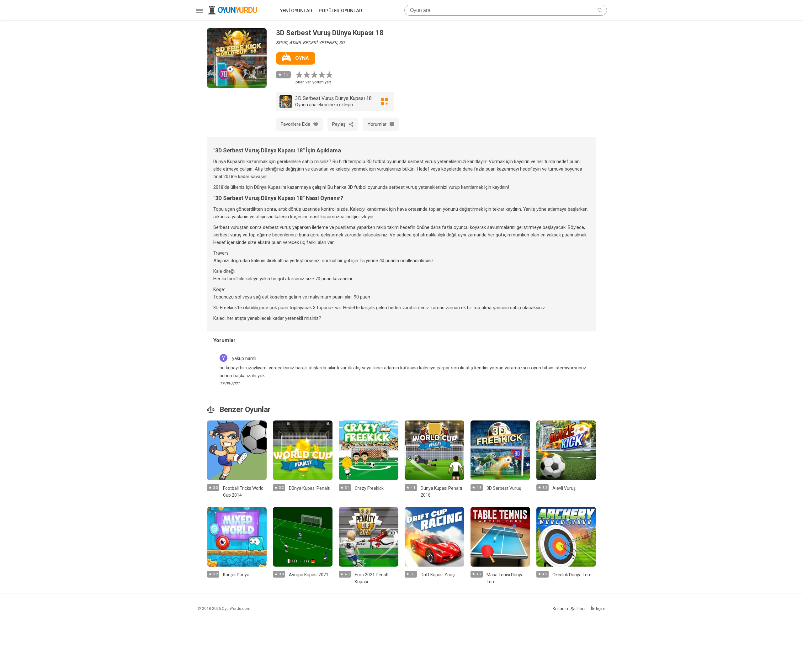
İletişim (598, 608)
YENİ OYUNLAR (296, 10)
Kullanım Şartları (569, 608)
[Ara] (600, 10)
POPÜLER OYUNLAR (340, 10)
